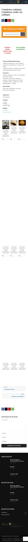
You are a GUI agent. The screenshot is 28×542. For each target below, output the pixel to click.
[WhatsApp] (12, 20)
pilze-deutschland (7, 112)
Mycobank (5, 110)
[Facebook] (2, 20)
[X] (6, 20)
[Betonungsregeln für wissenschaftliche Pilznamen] (5, 461)
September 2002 (14, 474)
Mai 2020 (12, 466)
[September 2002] (5, 476)
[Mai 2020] (5, 469)
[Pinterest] (9, 20)
